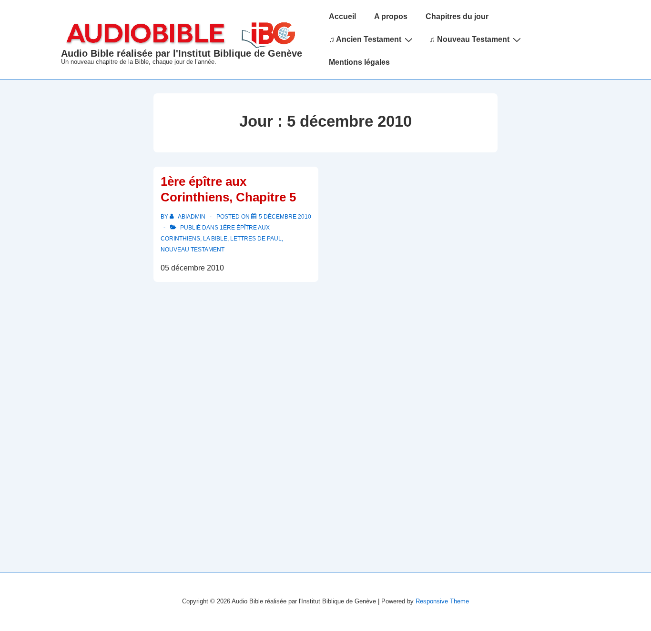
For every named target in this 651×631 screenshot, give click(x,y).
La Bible (215, 238)
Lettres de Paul (256, 238)
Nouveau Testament (192, 249)
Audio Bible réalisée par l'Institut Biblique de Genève (181, 53)
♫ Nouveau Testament (469, 39)
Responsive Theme (442, 601)
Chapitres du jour (457, 16)
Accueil (342, 16)
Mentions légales (359, 62)
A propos (390, 16)
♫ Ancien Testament (365, 39)
